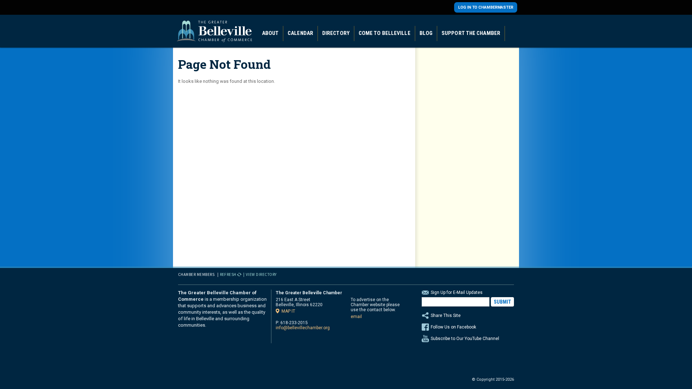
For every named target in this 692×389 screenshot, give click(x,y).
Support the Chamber (471, 33)
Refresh (228, 274)
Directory (336, 33)
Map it (288, 311)
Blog (426, 33)
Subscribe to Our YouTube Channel (465, 338)
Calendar (300, 33)
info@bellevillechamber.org (303, 327)
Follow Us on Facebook (453, 327)
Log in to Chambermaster (485, 7)
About (270, 33)
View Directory (261, 274)
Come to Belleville (385, 33)
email (356, 316)
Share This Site (446, 315)
